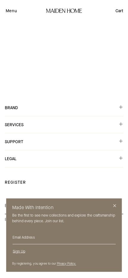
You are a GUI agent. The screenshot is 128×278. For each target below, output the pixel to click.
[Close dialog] (115, 206)
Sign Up (19, 251)
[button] (11, 10)
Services (14, 125)
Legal (10, 159)
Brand (11, 108)
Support (14, 142)
